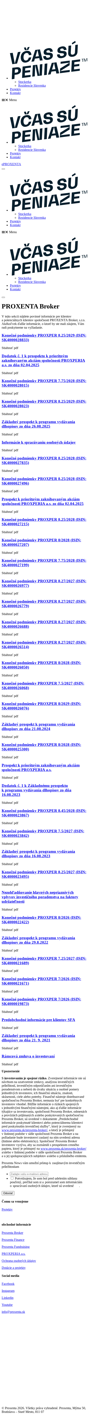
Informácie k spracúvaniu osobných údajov (39, 442)
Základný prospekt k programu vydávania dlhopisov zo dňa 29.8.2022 (38, 940)
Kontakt (15, 93)
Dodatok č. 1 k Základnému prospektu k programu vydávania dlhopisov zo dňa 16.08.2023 (36, 790)
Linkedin (7, 1297)
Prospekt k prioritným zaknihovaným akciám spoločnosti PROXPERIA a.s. (41, 767)
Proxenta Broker (12, 1232)
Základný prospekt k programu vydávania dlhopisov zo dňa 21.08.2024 (38, 726)
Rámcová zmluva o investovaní (28, 1056)
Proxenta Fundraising (16, 1246)
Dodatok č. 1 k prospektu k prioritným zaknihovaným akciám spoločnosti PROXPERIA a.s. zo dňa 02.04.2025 (43, 360)
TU (77, 1186)
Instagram (8, 1291)
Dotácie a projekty (14, 1267)
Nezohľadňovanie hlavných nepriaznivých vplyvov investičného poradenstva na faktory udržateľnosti (40, 897)
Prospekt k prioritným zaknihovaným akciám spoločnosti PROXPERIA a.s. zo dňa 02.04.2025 (43, 501)
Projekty (15, 89)
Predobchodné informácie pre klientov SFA (38, 1020)
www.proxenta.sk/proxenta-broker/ (24, 1130)
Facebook (8, 1284)
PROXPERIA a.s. (13, 1253)
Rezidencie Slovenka (32, 85)
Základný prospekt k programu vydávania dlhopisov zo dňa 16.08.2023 (38, 853)
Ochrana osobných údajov (19, 1260)
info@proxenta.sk (13, 1311)
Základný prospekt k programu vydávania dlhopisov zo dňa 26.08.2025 (38, 424)
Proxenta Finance (13, 1239)
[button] (44, 100)
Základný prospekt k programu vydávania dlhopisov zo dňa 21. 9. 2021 (38, 1037)
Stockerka (24, 82)
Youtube (7, 1304)
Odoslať (8, 1193)
